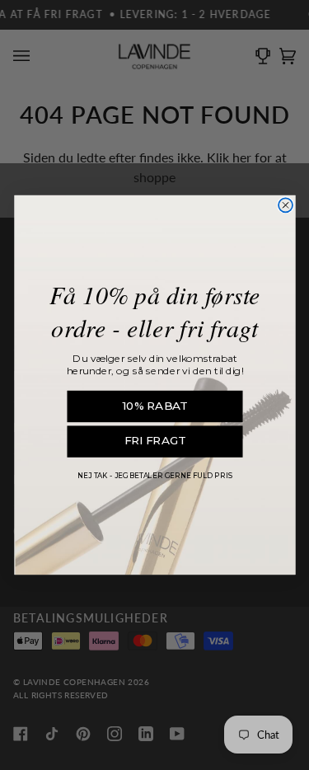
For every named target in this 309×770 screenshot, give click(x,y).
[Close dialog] (286, 205)
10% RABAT (154, 405)
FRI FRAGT (154, 441)
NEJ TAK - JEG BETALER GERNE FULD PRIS (154, 476)
